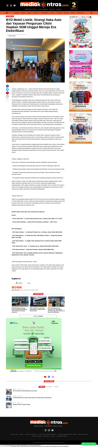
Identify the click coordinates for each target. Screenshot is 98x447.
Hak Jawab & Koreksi (61, 436)
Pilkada (53, 12)
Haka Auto (27, 290)
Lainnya (73, 12)
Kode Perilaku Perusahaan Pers (47, 434)
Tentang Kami (14, 434)
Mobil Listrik (34, 290)
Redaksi (21, 434)
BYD (22, 290)
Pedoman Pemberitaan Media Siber (67, 434)
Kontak (53, 436)
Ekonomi (66, 12)
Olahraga (59, 12)
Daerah (23, 12)
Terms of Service (37, 436)
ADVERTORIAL (80, 12)
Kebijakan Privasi (83, 434)
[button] (89, 443)
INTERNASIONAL (45, 12)
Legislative (36, 12)
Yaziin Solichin (12, 35)
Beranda (2, 446)
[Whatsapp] (13, 287)
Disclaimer (46, 436)
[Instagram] (18, 287)
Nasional (16, 12)
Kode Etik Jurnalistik (31, 434)
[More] (20, 287)
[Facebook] (15, 287)
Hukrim (29, 12)
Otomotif (7, 446)
